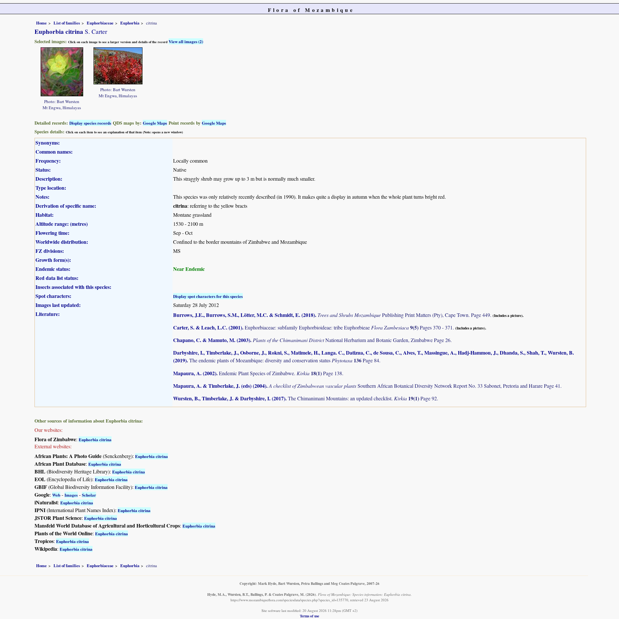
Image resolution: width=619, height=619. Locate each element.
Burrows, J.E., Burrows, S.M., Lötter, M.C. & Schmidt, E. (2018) (244, 315)
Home (41, 23)
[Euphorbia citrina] (62, 71)
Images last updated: (58, 305)
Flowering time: (52, 232)
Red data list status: (56, 277)
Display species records (90, 123)
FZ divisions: (49, 250)
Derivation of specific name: (65, 205)
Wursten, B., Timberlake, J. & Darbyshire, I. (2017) (229, 398)
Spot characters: (53, 296)
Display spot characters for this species (208, 296)
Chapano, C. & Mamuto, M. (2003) (211, 340)
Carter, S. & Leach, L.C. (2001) (207, 327)
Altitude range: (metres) (61, 223)
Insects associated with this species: (73, 286)
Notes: (42, 196)
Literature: (47, 314)
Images (71, 495)
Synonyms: (47, 142)
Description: (48, 178)
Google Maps (155, 123)
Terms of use (309, 616)
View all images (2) (186, 41)
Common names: (54, 151)
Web (56, 495)
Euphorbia (129, 23)
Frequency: (48, 160)
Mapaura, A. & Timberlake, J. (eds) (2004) (219, 385)
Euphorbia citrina (95, 439)
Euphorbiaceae (100, 23)
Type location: (50, 187)
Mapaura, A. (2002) (194, 373)
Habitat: (44, 214)
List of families (67, 23)
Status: (43, 169)
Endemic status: (52, 268)
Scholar (89, 495)
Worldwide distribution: (61, 241)
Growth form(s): (53, 259)
